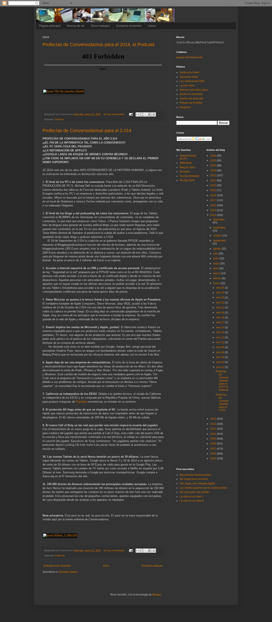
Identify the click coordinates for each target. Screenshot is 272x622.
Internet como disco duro (194, 89)
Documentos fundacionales (195, 474)
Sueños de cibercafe (191, 98)
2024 (213, 165)
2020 (213, 185)
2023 (213, 170)
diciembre (219, 219)
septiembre (219, 240)
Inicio (106, 565)
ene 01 (220, 367)
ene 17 (220, 322)
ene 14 (220, 332)
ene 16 (220, 327)
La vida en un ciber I (191, 496)
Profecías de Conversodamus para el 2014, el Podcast (98, 44)
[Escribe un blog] (142, 114)
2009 (213, 438)
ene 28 (220, 297)
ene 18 (220, 317)
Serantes (185, 171)
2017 (213, 200)
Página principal (50, 25)
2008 (213, 443)
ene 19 (220, 312)
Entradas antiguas (152, 565)
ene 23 (220, 302)
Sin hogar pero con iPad (194, 479)
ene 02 (220, 362)
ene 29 (220, 292)
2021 (213, 180)
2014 (213, 215)
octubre (217, 235)
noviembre (219, 227)
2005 (213, 458)
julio (216, 253)
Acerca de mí (76, 25)
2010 (213, 433)
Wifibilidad (186, 162)
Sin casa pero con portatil (194, 492)
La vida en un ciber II (192, 500)
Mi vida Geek (187, 180)
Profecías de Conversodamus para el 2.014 (86, 130)
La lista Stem (187, 85)
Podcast (59, 119)
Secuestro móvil (189, 76)
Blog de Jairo (187, 167)
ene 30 (220, 287)
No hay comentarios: (114, 114)
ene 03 (220, 357)
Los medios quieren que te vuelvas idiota (203, 487)
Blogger (156, 594)
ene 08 (220, 352)
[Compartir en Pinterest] (154, 114)
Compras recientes (129, 25)
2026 (213, 155)
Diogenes (185, 107)
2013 (213, 418)
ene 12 (220, 342)
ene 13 (220, 337)
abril (216, 268)
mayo (216, 263)
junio (216, 258)
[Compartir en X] (146, 114)
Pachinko (81, 401)
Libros (152, 25)
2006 (213, 453)
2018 (213, 195)
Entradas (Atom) (68, 571)
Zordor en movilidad (191, 94)
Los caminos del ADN (192, 81)
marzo (217, 273)
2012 (213, 423)
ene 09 (220, 347)
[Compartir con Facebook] (150, 114)
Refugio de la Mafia (191, 102)
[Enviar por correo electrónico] (138, 114)
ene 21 (220, 307)
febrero (217, 278)
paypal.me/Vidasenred (189, 57)
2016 (213, 205)
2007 (213, 448)
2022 (213, 175)
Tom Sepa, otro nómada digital (197, 483)
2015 (213, 210)
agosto (217, 248)
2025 (213, 160)
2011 (213, 428)
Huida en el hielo (189, 72)
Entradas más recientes (57, 565)
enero (217, 283)
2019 (213, 190)
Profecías (60, 555)
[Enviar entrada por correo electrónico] (130, 114)
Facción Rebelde (189, 176)
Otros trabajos (100, 25)
